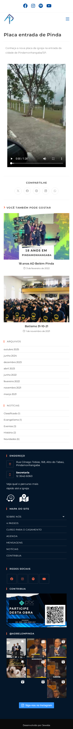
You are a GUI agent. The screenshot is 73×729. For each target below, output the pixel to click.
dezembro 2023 (13, 362)
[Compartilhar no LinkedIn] (45, 190)
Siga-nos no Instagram (38, 705)
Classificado (10, 413)
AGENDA (12, 536)
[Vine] (33, 579)
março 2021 (10, 394)
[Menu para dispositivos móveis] (67, 19)
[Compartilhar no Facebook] (27, 190)
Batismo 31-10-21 (36, 326)
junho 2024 (10, 355)
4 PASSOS (12, 523)
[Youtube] (44, 579)
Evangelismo (11, 419)
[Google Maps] (26, 500)
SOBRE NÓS (13, 516)
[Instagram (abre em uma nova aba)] (33, 6)
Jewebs (46, 725)
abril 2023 (9, 368)
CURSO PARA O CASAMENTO (24, 529)
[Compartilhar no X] (18, 190)
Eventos (8, 426)
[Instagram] (22, 579)
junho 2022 (10, 374)
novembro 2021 (12, 387)
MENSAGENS (14, 542)
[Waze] (12, 500)
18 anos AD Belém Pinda (36, 263)
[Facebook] (12, 579)
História (8, 432)
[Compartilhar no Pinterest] (36, 190)
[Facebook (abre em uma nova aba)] (25, 6)
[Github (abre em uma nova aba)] (41, 6)
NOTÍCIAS (12, 549)
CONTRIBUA (13, 555)
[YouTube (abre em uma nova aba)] (48, 6)
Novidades (10, 439)
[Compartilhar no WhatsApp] (54, 190)
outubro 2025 (11, 349)
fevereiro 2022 (12, 381)
